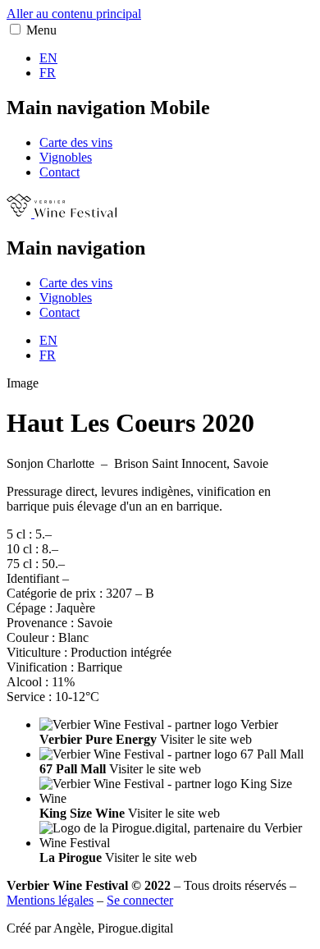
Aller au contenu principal (74, 14)
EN (48, 58)
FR (47, 73)
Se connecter (140, 900)
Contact (59, 172)
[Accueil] (62, 213)
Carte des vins (75, 142)
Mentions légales (50, 900)
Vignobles (65, 157)
